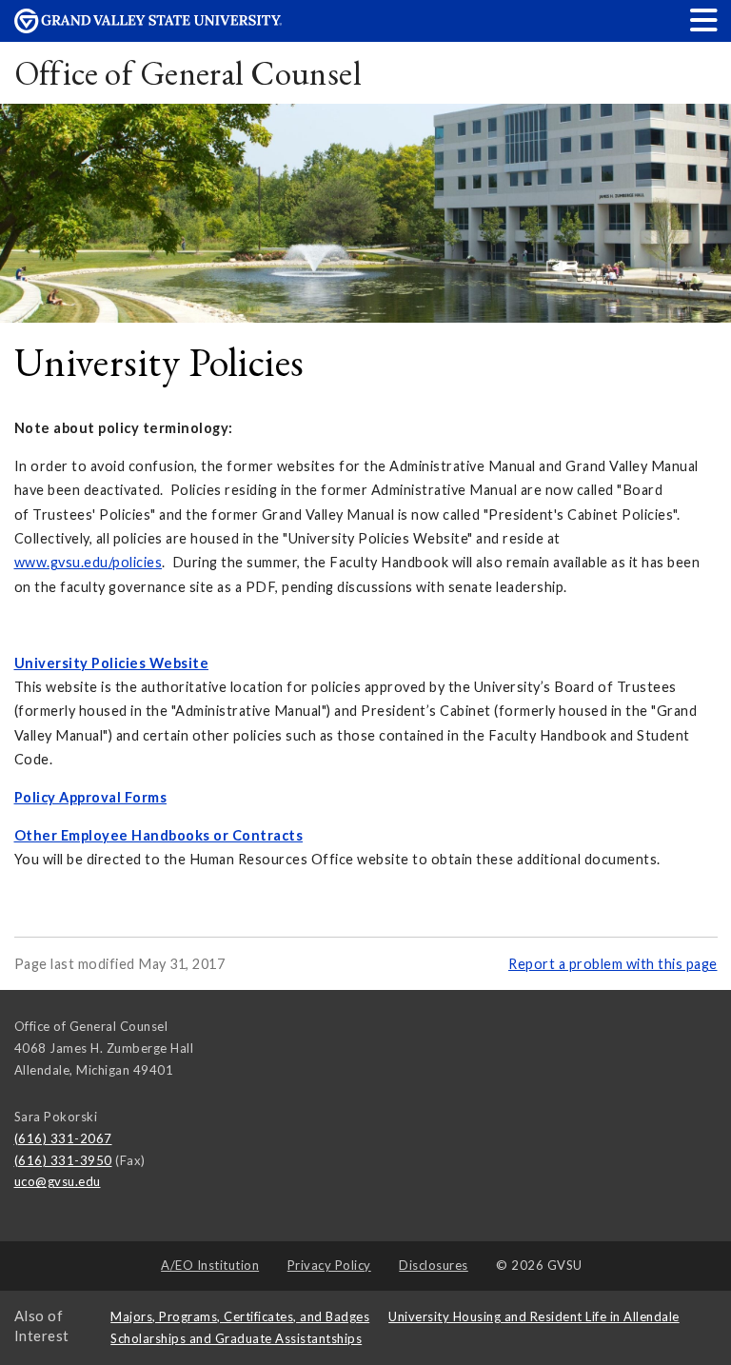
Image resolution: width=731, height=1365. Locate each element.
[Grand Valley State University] (148, 28)
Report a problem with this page (613, 964)
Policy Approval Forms (91, 797)
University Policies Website (111, 663)
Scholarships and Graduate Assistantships (236, 1338)
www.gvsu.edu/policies (88, 562)
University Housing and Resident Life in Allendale (534, 1316)
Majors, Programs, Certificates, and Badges (239, 1316)
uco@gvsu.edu (57, 1181)
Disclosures (433, 1265)
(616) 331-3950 (63, 1160)
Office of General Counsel (188, 72)
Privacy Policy (329, 1265)
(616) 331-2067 (63, 1138)
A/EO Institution (210, 1265)
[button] (704, 19)
